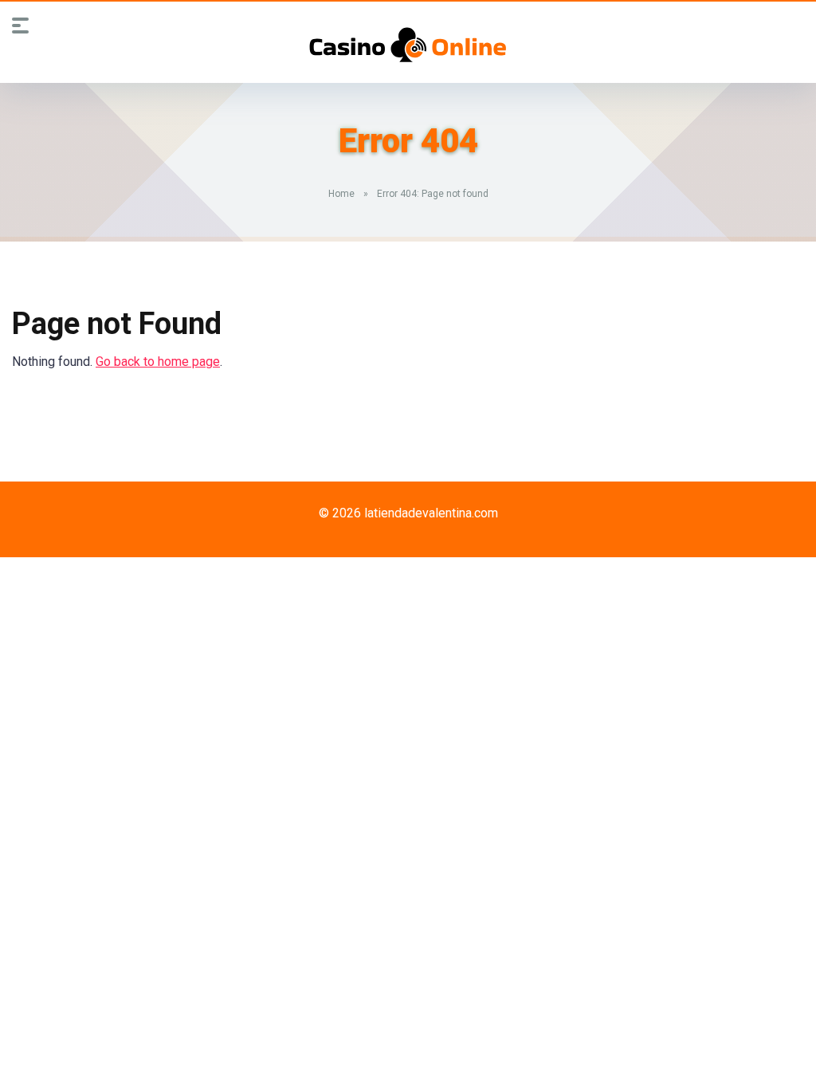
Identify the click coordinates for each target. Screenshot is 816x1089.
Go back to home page (158, 361)
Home (341, 193)
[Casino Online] (408, 45)
